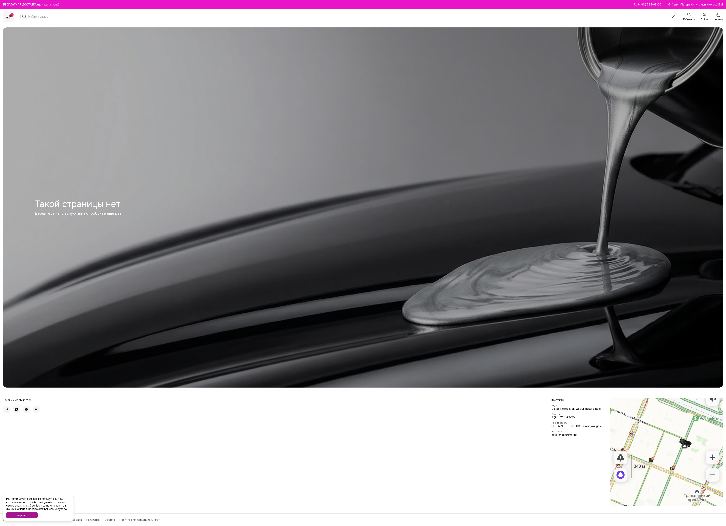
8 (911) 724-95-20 (563, 417)
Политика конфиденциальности (140, 519)
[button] (689, 16)
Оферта (110, 519)
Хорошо (22, 515)
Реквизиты (93, 519)
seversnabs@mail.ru (564, 435)
